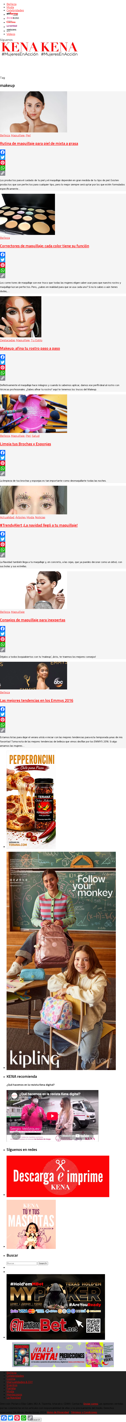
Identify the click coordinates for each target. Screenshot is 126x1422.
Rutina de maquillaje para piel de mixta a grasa (39, 143)
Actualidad (7, 517)
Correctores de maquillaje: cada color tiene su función (44, 246)
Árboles (20, 517)
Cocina (11, 1379)
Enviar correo (91, 1404)
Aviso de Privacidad (58, 1412)
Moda (10, 7)
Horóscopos (14, 1394)
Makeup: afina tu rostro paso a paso (30, 348)
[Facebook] (63, 152)
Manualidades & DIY (20, 1382)
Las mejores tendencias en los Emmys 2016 (36, 700)
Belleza (11, 4)
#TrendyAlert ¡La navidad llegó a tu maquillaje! (39, 525)
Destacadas (7, 340)
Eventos (12, 1385)
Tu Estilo (36, 340)
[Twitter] (63, 157)
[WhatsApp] (63, 167)
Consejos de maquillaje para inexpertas (32, 620)
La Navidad (14, 1397)
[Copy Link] (63, 173)
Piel (28, 135)
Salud (36, 436)
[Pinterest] (63, 162)
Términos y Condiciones (84, 1412)
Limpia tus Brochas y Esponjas (25, 444)
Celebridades (15, 10)
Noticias (40, 517)
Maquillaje (18, 135)
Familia (11, 1388)
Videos (11, 34)
